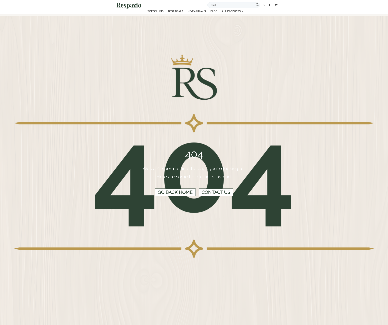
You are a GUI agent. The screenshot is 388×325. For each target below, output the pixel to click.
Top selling (155, 11)
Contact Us (216, 192)
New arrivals (197, 11)
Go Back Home (175, 192)
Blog (213, 11)
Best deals (175, 11)
